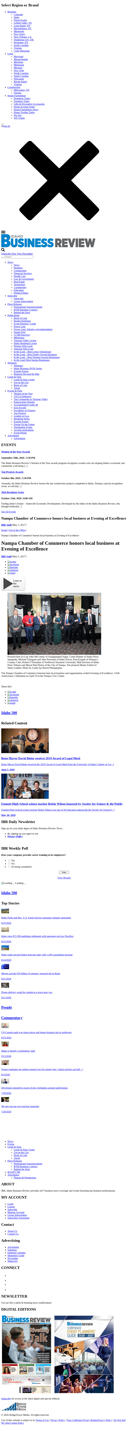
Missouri (18, 67)
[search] (2, 257)
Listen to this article (17, 583)
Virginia (18, 48)
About (17, 388)
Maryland (18, 56)
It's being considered (21, 866)
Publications (13, 315)
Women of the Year (23, 393)
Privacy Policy (15, 836)
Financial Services (23, 273)
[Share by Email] (11, 573)
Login (10, 1204)
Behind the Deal (22, 312)
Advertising (13, 435)
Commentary (20, 287)
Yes (13, 860)
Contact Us (13, 1234)
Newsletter (12, 1258)
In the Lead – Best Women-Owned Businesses (37, 357)
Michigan (18, 62)
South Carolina (21, 45)
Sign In (6, 126)
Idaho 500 (9, 713)
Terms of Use (42, 1420)
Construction (13, 87)
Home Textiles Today (24, 112)
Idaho (16, 17)
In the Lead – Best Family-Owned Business (35, 354)
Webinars (12, 363)
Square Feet (19, 332)
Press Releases (14, 304)
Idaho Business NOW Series (28, 368)
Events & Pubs (14, 391)
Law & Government (24, 279)
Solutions (12, 1250)
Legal (10, 53)
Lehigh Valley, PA (23, 23)
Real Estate (19, 281)
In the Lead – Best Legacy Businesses (32, 351)
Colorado (18, 14)
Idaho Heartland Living (25, 343)
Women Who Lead (23, 346)
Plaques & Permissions (25, 1177)
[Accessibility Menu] (2, 124)
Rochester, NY (21, 42)
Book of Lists (20, 318)
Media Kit (12, 1261)
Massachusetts (21, 59)
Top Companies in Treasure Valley (31, 399)
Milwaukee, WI (21, 90)
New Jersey (19, 34)
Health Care (20, 276)
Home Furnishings (16, 95)
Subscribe (12, 295)
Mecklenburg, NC (23, 28)
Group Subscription (23, 301)
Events (10, 1144)
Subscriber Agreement (18, 1218)
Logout (11, 1206)
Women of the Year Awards (15, 451)
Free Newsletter (25, 253)
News (10, 262)
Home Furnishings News (26, 109)
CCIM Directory (22, 335)
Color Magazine (22, 51)
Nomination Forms (23, 427)
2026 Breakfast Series (12, 492)
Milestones (19, 337)
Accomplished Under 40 (26, 405)
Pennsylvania (20, 20)
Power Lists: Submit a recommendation (33, 329)
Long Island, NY (22, 25)
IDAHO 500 (13, 1172)
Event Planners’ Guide (25, 323)
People (6, 1007)
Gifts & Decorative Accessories (29, 104)
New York (19, 70)
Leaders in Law (21, 416)
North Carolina (21, 73)
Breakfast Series (22, 418)
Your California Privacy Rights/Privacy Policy (89, 1420)
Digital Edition (21, 293)
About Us (12, 1231)
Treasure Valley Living (25, 340)
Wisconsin (19, 79)
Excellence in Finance (24, 410)
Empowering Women (24, 402)
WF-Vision (19, 118)
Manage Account (15, 1212)
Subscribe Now (9, 253)
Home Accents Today (24, 106)
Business (11, 11)
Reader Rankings (22, 321)
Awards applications (24, 430)
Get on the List (21, 382)
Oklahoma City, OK (24, 39)
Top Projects (20, 413)
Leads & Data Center (24, 379)
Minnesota (19, 31)
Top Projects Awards (12, 472)
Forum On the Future (24, 424)
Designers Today (22, 98)
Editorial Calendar (16, 1252)
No (13, 863)
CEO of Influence (22, 396)
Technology (19, 284)
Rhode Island (20, 81)
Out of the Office (17, 530)
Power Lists (19, 326)
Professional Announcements (28, 307)
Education (19, 290)
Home (4, 530)
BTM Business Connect (25, 309)
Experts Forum (21, 371)
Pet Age (18, 115)
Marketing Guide (15, 1255)
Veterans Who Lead (23, 349)
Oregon (17, 93)
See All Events (8, 511)
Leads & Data (14, 377)
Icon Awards (20, 407)
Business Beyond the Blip (26, 374)
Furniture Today (22, 101)
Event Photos (20, 432)
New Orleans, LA (23, 37)
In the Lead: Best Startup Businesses (32, 360)
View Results (64, 877)
